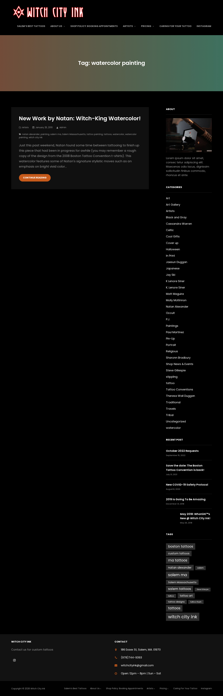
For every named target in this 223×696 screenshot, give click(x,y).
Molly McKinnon (176, 300)
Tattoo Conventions (179, 389)
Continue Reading (35, 177)
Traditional (173, 402)
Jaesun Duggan (176, 262)
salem (200, 567)
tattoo (170, 383)
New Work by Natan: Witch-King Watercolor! (80, 118)
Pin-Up (170, 338)
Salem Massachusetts (74, 134)
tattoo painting (95, 134)
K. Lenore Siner (175, 287)
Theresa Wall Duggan (180, 396)
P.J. (168, 319)
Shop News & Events (179, 364)
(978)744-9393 (131, 657)
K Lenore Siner (175, 281)
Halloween (173, 249)
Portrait (171, 345)
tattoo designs (176, 601)
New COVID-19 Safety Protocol (187, 484)
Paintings (172, 326)
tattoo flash (195, 602)
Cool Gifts (173, 236)
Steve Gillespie (176, 370)
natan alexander (31, 134)
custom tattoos (178, 553)
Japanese (172, 268)
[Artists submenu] (135, 26)
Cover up (172, 243)
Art (168, 198)
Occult (170, 313)
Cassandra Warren (179, 224)
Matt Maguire (175, 294)
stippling (171, 377)
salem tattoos (179, 589)
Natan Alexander (177, 306)
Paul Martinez (175, 332)
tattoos (108, 134)
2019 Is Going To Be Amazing (186, 499)
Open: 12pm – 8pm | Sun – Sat (141, 673)
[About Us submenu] (64, 26)
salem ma (55, 134)
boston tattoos (180, 546)
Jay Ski (170, 275)
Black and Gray (176, 217)
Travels (171, 409)
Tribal (170, 415)
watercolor (118, 134)
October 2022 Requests (182, 451)
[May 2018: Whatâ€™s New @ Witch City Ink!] (171, 518)
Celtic (170, 230)
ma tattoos (177, 560)
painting (45, 134)
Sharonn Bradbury (178, 358)
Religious (172, 351)
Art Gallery (173, 204)
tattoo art (186, 596)
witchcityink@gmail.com (137, 665)
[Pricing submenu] (153, 26)
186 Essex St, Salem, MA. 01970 (141, 649)
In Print (170, 256)
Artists (25, 127)
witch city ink (35, 137)
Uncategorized (176, 421)
